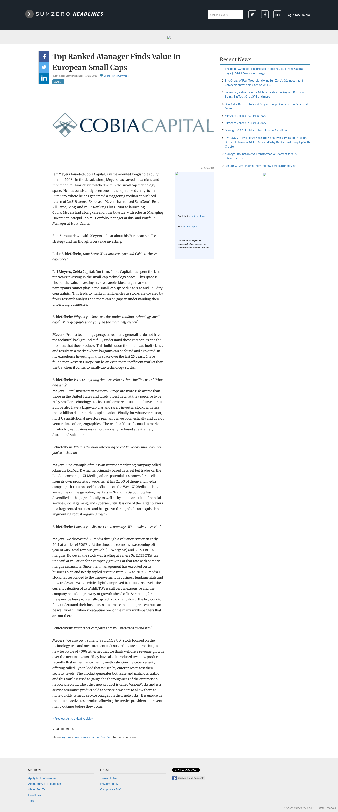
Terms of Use (108, 778)
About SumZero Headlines (45, 783)
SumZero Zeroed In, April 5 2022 (246, 115)
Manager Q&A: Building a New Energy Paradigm (256, 130)
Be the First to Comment (115, 75)
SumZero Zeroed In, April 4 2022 (246, 123)
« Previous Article (63, 718)
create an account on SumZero (93, 737)
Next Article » (84, 718)
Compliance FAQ (110, 789)
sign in (66, 737)
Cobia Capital (191, 226)
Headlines (34, 795)
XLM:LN (58, 81)
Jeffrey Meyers (198, 216)
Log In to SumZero (298, 15)
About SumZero (38, 789)
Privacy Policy (109, 783)
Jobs (31, 800)
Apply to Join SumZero (42, 778)
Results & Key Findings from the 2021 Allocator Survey (260, 165)
